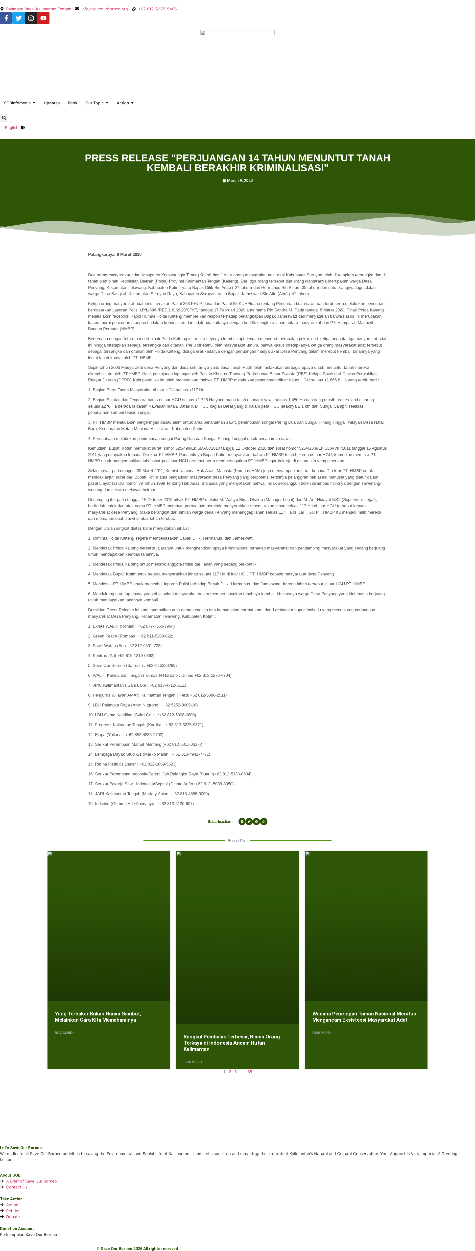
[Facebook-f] (6, 18)
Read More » (64, 1032)
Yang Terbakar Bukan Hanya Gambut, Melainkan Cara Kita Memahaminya (98, 1017)
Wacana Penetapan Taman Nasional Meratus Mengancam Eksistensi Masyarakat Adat (364, 1017)
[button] (4, 118)
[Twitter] (18, 18)
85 (250, 1072)
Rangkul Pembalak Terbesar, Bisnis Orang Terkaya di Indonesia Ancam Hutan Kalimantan (232, 1043)
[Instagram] (31, 18)
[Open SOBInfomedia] (34, 103)
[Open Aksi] (132, 103)
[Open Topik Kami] (107, 103)
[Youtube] (43, 18)
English (11, 127)
